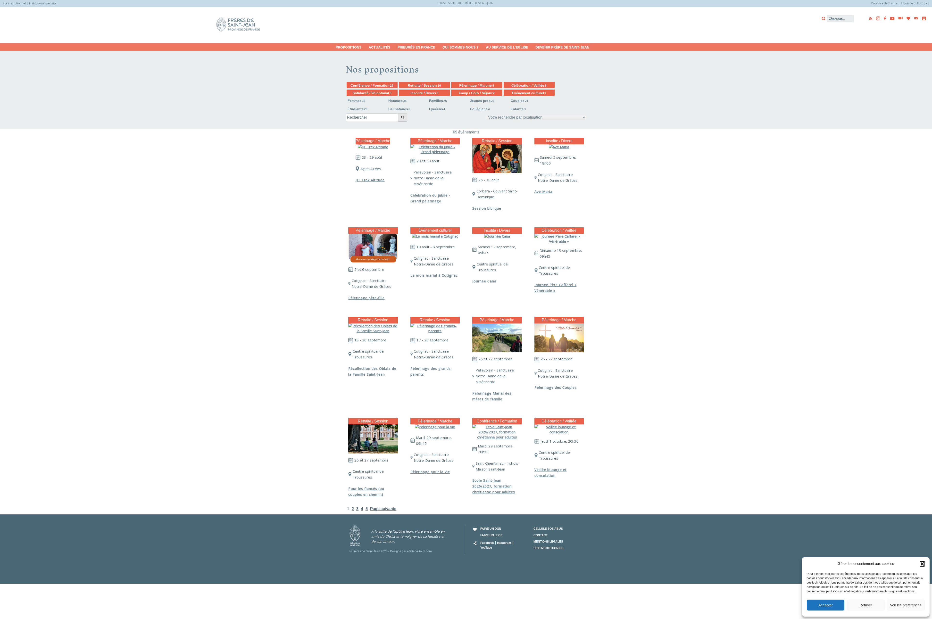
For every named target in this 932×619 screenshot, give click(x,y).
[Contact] (914, 18)
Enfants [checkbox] (518, 109)
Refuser (865, 605)
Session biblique (486, 208)
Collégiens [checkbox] (480, 109)
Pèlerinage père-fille (366, 298)
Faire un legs (491, 535)
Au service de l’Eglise (507, 47)
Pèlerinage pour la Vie (430, 472)
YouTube (486, 547)
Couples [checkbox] (519, 101)
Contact (540, 535)
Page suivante (383, 509)
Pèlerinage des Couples (555, 387)
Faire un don (490, 528)
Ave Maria (543, 191)
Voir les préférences (906, 605)
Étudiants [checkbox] (357, 109)
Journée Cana (484, 281)
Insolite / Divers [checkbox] (424, 93)
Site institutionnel (14, 3)
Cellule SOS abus (548, 528)
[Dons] (907, 18)
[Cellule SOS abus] (922, 18)
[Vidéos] (899, 18)
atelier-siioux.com (419, 551)
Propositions (348, 47)
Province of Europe (914, 3)
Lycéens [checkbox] (437, 109)
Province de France (884, 3)
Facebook (487, 543)
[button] (922, 563)
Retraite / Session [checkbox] (424, 85)
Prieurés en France (416, 47)
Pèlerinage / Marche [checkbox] (476, 85)
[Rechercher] (402, 117)
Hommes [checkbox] (397, 101)
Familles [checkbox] (438, 101)
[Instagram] (876, 18)
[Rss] (869, 18)
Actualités (379, 47)
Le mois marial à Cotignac (434, 275)
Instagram (504, 543)
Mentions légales (548, 541)
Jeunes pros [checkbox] (482, 101)
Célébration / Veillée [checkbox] (528, 85)
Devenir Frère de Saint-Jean (562, 47)
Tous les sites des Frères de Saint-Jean (465, 3)
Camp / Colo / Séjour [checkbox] (477, 93)
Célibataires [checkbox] (399, 109)
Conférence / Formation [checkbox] (371, 85)
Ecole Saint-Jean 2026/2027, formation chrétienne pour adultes (493, 486)
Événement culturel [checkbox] (529, 93)
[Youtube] (890, 18)
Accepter (825, 605)
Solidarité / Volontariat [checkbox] (372, 93)
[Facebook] (883, 18)
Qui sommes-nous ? (460, 47)
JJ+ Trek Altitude (370, 180)
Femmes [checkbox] (356, 101)
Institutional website (43, 3)
